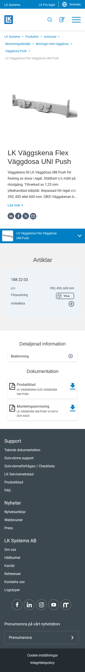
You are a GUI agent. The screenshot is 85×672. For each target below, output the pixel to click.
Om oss (10, 550)
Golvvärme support (19, 458)
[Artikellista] (62, 19)
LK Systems (12, 36)
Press (8, 528)
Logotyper (12, 590)
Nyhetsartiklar (15, 512)
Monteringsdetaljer (18, 44)
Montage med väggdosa (52, 44)
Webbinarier (13, 520)
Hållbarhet (12, 558)
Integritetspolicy (42, 663)
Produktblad (13, 482)
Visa (66, 296)
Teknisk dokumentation (22, 450)
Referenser (12, 574)
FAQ (7, 490)
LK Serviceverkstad (19, 474)
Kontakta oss (14, 582)
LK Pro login (47, 5)
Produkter (32, 36)
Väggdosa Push (16, 51)
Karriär (9, 566)
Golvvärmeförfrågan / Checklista (29, 466)
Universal (50, 36)
